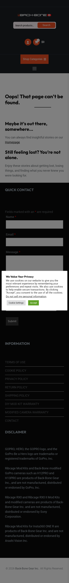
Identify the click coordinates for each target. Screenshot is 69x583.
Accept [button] (33, 303)
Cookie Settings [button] (16, 303)
